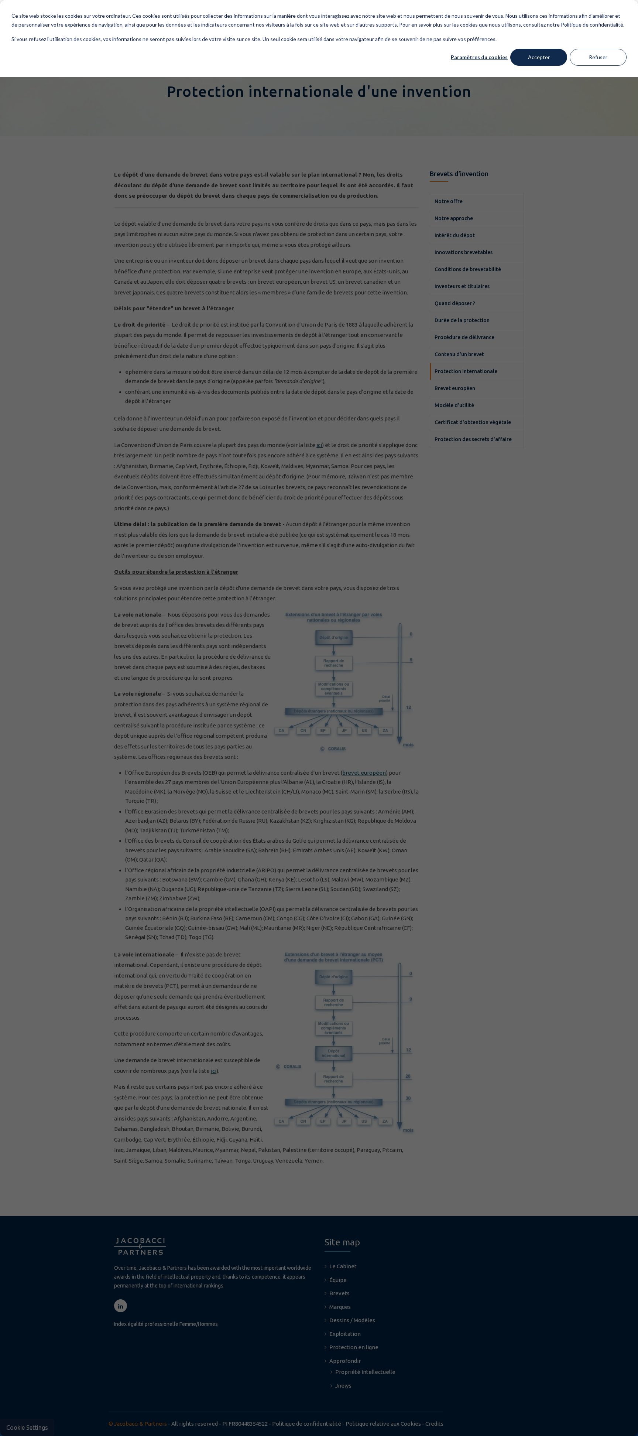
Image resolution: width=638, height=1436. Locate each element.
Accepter (539, 57)
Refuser (598, 57)
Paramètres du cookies (479, 57)
